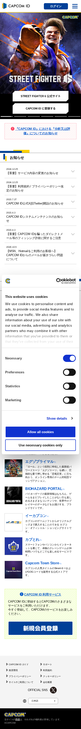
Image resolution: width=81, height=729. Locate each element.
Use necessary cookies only (40, 445)
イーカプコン (36, 516)
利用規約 (47, 670)
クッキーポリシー (52, 676)
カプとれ (32, 539)
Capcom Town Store (42, 563)
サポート (47, 664)
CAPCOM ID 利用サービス (42, 594)
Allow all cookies (40, 432)
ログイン (56, 6)
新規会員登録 (40, 628)
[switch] (69, 372)
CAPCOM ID (15, 5)
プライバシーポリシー (20, 676)
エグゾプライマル (39, 461)
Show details (57, 418)
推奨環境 (13, 670)
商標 (17, 719)
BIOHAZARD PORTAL (43, 489)
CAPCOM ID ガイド (19, 664)
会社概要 (47, 682)
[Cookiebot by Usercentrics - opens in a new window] (57, 281)
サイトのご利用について (21, 682)
